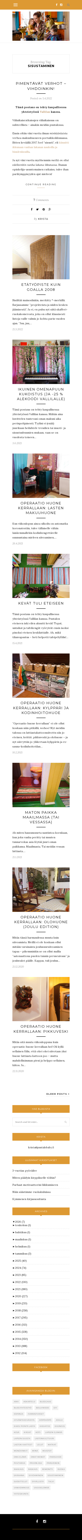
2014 (21, 1339)
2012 (21, 1353)
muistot (47, 1451)
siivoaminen (36, 1475)
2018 (21, 1310)
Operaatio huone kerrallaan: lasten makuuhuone (41, 508)
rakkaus (19, 1469)
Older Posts (57, 1094)
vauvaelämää (41, 1488)
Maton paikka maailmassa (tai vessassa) (41, 817)
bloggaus (45, 1402)
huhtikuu (22, 1232)
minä (35, 1451)
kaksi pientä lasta (24, 1426)
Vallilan (45, 112)
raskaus (33, 1469)
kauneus (60, 1426)
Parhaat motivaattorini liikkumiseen (35, 1185)
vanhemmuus (21, 1488)
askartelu (29, 1402)
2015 (21, 1332)
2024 (20, 1268)
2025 (21, 1260)
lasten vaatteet (23, 1445)
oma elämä (20, 1457)
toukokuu (23, 1225)
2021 (21, 1289)
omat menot (38, 1457)
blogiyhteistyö (22, 1408)
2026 (20, 1221)
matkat (52, 1445)
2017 (21, 1317)
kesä (16, 1432)
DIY (55, 1408)
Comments (41, 200)
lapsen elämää (53, 1432)
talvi (51, 1481)
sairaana (19, 1475)
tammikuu (23, 1253)
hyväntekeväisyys (24, 1420)
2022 (21, 1282)
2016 (21, 1324)
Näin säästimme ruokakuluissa (31, 1192)
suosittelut (20, 1481)
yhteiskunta (21, 1494)
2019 (21, 1303)
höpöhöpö (45, 1420)
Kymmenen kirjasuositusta (29, 1199)
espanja (18, 1414)
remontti (47, 1469)
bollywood (42, 1408)
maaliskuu (23, 1239)
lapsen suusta (22, 1438)
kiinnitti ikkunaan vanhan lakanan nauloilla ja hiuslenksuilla (40, 147)
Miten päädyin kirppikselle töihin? (34, 1177)
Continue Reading (41, 184)
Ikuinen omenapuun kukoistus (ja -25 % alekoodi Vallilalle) (41, 394)
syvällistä (38, 1481)
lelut (40, 1445)
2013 (21, 1346)
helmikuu (22, 1246)
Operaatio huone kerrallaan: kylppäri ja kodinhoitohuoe (41, 708)
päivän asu (36, 1463)
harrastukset (36, 1414)
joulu (59, 1420)
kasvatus (45, 1426)
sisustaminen (55, 1475)
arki (16, 1402)
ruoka (61, 1469)
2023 (20, 1275)
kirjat (27, 1432)
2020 (21, 1296)
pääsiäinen (53, 1463)
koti (38, 1432)
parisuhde (56, 1457)
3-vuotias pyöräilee (24, 1170)
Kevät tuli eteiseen (41, 603)
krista (43, 218)
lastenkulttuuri (44, 1438)
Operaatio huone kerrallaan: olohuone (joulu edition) (41, 922)
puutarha (19, 1463)
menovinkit (21, 1451)
